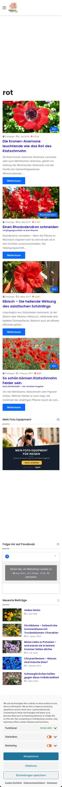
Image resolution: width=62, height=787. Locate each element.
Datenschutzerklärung (34, 782)
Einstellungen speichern (31, 775)
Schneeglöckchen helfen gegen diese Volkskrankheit (41, 675)
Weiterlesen (14, 180)
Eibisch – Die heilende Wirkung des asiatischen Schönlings (29, 304)
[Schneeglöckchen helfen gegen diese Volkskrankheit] (12, 678)
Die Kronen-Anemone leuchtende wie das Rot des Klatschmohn (27, 146)
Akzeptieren (31, 756)
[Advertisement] (31, 50)
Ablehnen (31, 765)
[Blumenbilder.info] (13, 7)
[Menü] (4, 9)
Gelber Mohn (32, 610)
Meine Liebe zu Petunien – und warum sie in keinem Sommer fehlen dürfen (40, 645)
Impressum (52, 782)
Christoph (9, 136)
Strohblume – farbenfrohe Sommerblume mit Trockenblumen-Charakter (41, 629)
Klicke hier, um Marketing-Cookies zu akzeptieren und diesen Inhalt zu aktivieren (31, 572)
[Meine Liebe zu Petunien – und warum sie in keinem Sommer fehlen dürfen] (12, 646)
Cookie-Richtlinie (13, 782)
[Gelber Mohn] (12, 614)
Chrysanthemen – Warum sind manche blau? (40, 660)
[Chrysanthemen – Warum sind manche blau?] (12, 663)
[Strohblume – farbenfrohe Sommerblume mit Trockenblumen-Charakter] (12, 630)
